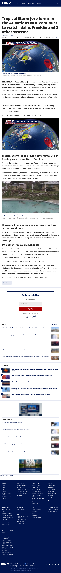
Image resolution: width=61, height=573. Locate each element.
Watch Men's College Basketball (7, 548)
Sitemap (4, 498)
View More (55, 324)
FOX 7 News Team (7, 515)
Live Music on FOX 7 (22, 491)
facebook (46, 564)
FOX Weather (20, 521)
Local (3, 485)
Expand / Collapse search (58, 3)
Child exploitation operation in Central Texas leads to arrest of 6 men (32, 382)
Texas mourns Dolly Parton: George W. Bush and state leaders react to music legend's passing (25, 356)
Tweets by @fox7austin (7, 475)
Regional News (53, 507)
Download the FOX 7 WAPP (22, 513)
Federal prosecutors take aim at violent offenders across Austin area (19, 342)
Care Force (50, 495)
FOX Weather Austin (37, 493)
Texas (3, 489)
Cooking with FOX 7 (22, 489)
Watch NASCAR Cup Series (7, 542)
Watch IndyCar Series (7, 545)
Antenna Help (5, 527)
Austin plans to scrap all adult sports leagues (13, 436)
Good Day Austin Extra (36, 495)
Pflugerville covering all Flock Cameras (12, 422)
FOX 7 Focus (51, 491)
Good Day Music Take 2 (38, 499)
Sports (34, 507)
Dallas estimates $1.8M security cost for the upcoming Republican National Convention (23, 327)
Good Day (20, 483)
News (4, 483)
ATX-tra (50, 501)
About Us (5, 507)
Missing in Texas (52, 497)
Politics (4, 491)
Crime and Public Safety (6, 493)
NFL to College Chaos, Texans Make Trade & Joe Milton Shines (17, 451)
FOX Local (35, 483)
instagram (52, 564)
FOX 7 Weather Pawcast (21, 510)
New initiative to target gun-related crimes (13, 444)
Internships (5, 519)
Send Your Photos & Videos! (22, 516)
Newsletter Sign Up (7, 513)
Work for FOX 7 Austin (7, 517)
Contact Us (5, 511)
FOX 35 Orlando (5, 37)
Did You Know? (21, 523)
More (38, 3)
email (58, 564)
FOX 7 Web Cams (21, 519)
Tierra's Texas (36, 487)
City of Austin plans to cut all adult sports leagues (14, 349)
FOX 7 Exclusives (51, 484)
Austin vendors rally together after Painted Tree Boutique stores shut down (21, 335)
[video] (55, 424)
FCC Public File (5, 523)
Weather (20, 507)
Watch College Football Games (6, 537)
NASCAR (34, 515)
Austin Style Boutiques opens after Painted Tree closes (15, 429)
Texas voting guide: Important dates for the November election (30, 394)
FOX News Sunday (6, 496)
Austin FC (34, 511)
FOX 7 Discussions (52, 499)
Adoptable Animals (22, 493)
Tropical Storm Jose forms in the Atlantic (14, 73)
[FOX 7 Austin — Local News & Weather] (7, 3)
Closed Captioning (6, 521)
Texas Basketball (36, 517)
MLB (33, 513)
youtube (55, 564)
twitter (49, 564)
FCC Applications (6, 525)
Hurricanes (13, 37)
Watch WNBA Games (7, 554)
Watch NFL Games (7, 535)
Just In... (5, 324)
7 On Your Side (51, 489)
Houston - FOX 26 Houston (52, 512)
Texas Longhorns (36, 509)
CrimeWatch (51, 487)
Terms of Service (31, 318)
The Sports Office (36, 491)
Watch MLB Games (7, 540)
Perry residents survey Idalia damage (12, 215)
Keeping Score (21, 487)
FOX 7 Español (36, 489)
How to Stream (36, 485)
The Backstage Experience (36, 502)
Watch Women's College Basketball (6, 551)
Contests (19, 495)
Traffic (3, 487)
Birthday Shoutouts (22, 485)
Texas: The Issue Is (53, 493)
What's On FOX (6, 509)
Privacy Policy (32, 316)
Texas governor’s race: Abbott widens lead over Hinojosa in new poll (31, 375)
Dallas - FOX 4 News (53, 509)
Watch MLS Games (7, 556)
